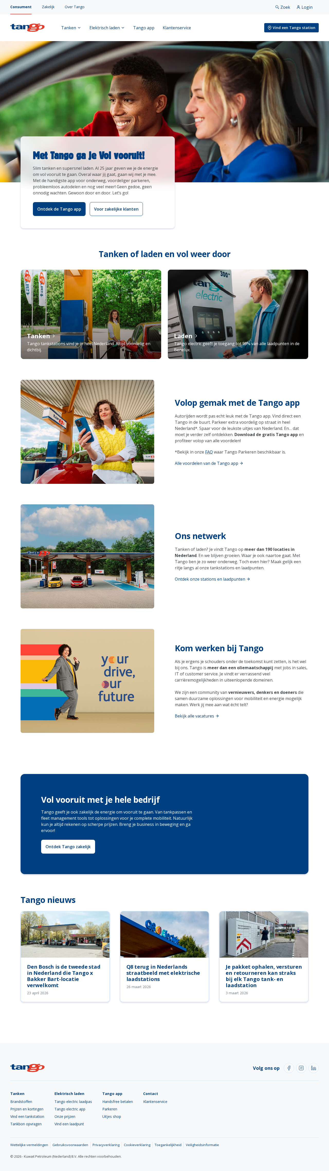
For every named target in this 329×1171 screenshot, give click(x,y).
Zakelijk (48, 6)
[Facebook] (289, 1068)
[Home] (27, 28)
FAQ (209, 452)
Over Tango (75, 6)
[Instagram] (301, 1068)
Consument (21, 6)
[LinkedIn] (313, 1068)
